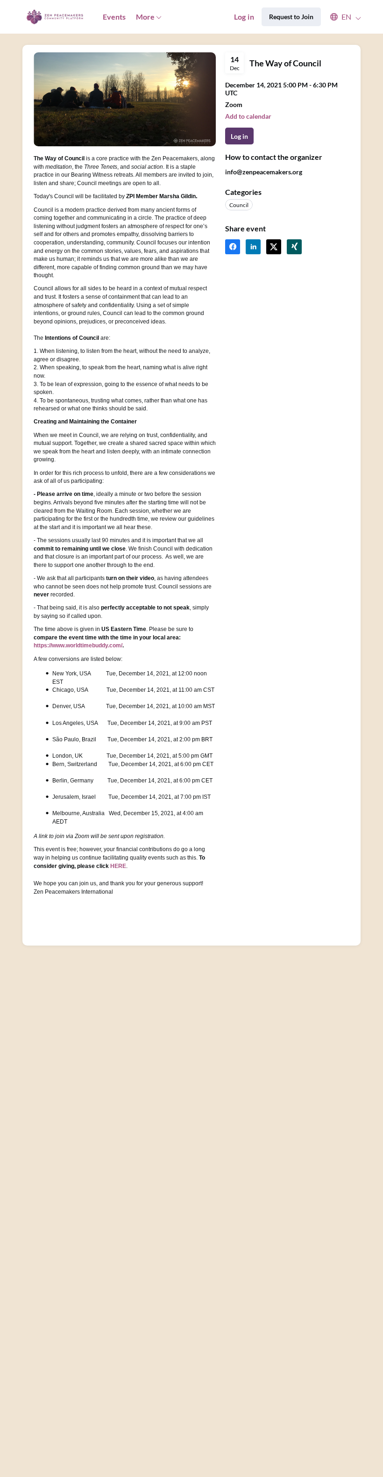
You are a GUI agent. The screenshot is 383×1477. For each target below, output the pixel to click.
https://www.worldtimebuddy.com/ (78, 645)
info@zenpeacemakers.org (263, 172)
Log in (244, 16)
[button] (341, 17)
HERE (118, 866)
